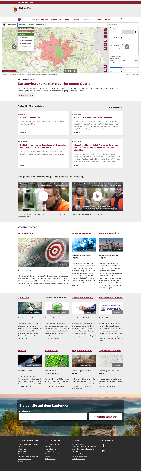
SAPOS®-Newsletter (78, 459)
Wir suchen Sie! (25, 233)
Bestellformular (50, 459)
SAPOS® (22, 350)
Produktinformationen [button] (60, 19)
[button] (19, 19)
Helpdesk (48, 447)
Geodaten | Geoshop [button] (39, 19)
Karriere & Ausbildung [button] (81, 19)
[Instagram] (103, 451)
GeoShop (48, 456)
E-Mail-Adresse (25, 411)
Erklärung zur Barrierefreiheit (28, 456)
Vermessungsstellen (52, 444)
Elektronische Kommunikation (28, 444)
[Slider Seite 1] (65, 71)
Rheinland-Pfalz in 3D (109, 233)
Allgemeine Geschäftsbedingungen (84, 447)
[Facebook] (103, 445)
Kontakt (20, 447)
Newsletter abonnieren (105, 416)
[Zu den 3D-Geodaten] (57, 361)
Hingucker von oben (82, 350)
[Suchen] (121, 20)
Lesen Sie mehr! (25, 95)
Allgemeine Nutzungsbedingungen (83, 449)
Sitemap (21, 461)
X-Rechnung (22, 449)
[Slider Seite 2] (68, 71)
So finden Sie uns (51, 451)
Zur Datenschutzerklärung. (60, 185)
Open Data (23, 297)
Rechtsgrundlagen (78, 444)
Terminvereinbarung (82, 297)
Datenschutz (22, 454)
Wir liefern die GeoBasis (111, 297)
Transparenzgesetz (24, 459)
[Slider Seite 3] (70, 71)
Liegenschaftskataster (110, 350)
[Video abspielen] (43, 196)
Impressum (22, 451)
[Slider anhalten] (74, 71)
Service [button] (107, 19)
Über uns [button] (97, 19)
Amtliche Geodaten (81, 233)
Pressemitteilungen (78, 454)
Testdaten (75, 451)
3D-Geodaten (51, 350)
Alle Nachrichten (116, 107)
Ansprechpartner (50, 449)
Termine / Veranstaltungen (54, 454)
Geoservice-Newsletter (79, 456)
